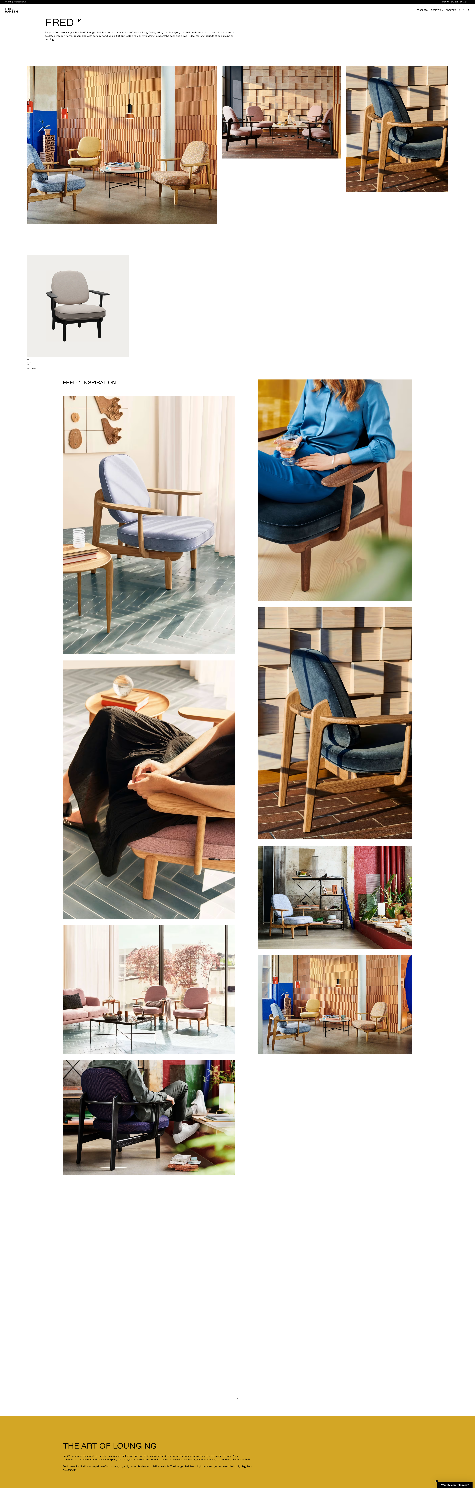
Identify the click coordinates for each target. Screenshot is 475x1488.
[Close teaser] (436, 1481)
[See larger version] (214, 72)
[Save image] (214, 69)
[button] (455, 1485)
